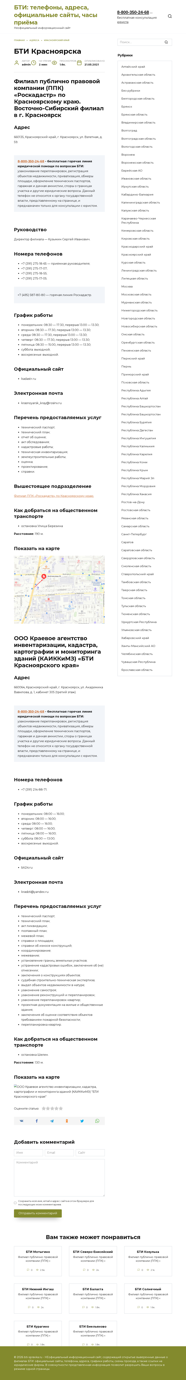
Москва (127, 286)
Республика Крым (134, 470)
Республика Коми (134, 462)
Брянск (126, 106)
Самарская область (135, 526)
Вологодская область (136, 146)
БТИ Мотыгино (38, 1252)
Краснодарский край (137, 246)
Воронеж (128, 154)
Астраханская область (137, 82)
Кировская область (135, 238)
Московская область (136, 294)
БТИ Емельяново (92, 1326)
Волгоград (129, 130)
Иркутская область (135, 186)
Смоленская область (136, 566)
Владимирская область (138, 122)
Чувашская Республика (138, 662)
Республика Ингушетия (138, 438)
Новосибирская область (139, 326)
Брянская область (134, 114)
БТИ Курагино (38, 1326)
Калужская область (135, 210)
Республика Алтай (134, 398)
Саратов (127, 542)
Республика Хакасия (136, 494)
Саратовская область (136, 550)
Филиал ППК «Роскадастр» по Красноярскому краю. (54, 496)
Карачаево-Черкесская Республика (138, 220)
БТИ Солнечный (148, 1289)
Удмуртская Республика (139, 622)
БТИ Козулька (148, 1252)
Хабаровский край (135, 638)
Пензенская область (136, 350)
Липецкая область (134, 278)
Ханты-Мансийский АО (138, 646)
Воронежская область (137, 162)
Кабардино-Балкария (137, 194)
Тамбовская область (136, 582)
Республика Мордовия (138, 486)
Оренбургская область (138, 342)
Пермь (126, 366)
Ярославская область (136, 670)
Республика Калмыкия (137, 446)
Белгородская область (137, 98)
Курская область (133, 262)
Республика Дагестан (137, 430)
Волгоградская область (138, 138)
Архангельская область (138, 74)
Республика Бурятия (136, 422)
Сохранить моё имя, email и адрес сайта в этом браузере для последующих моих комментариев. (56, 1203)
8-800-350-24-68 (133, 12)
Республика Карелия (136, 454)
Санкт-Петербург (134, 534)
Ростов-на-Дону (133, 502)
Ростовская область (135, 510)
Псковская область (135, 382)
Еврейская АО (131, 170)
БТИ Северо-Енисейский (93, 1252)
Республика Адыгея (136, 390)
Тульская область (133, 606)
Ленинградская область (139, 270)
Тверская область (134, 590)
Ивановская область (136, 178)
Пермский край (133, 358)
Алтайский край (133, 66)
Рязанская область (134, 518)
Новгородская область (138, 318)
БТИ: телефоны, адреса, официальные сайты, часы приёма (55, 15)
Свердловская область (138, 558)
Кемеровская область (137, 230)
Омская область (132, 334)
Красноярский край (136, 254)
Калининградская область (140, 202)
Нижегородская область (139, 310)
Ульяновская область (136, 630)
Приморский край (135, 374)
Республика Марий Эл (137, 478)
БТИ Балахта (93, 1289)
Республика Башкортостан (141, 406)
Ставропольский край (137, 574)
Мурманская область (136, 302)
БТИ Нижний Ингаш (38, 1289)
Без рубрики (130, 90)
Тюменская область (135, 614)
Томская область (133, 598)
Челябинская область (137, 654)
